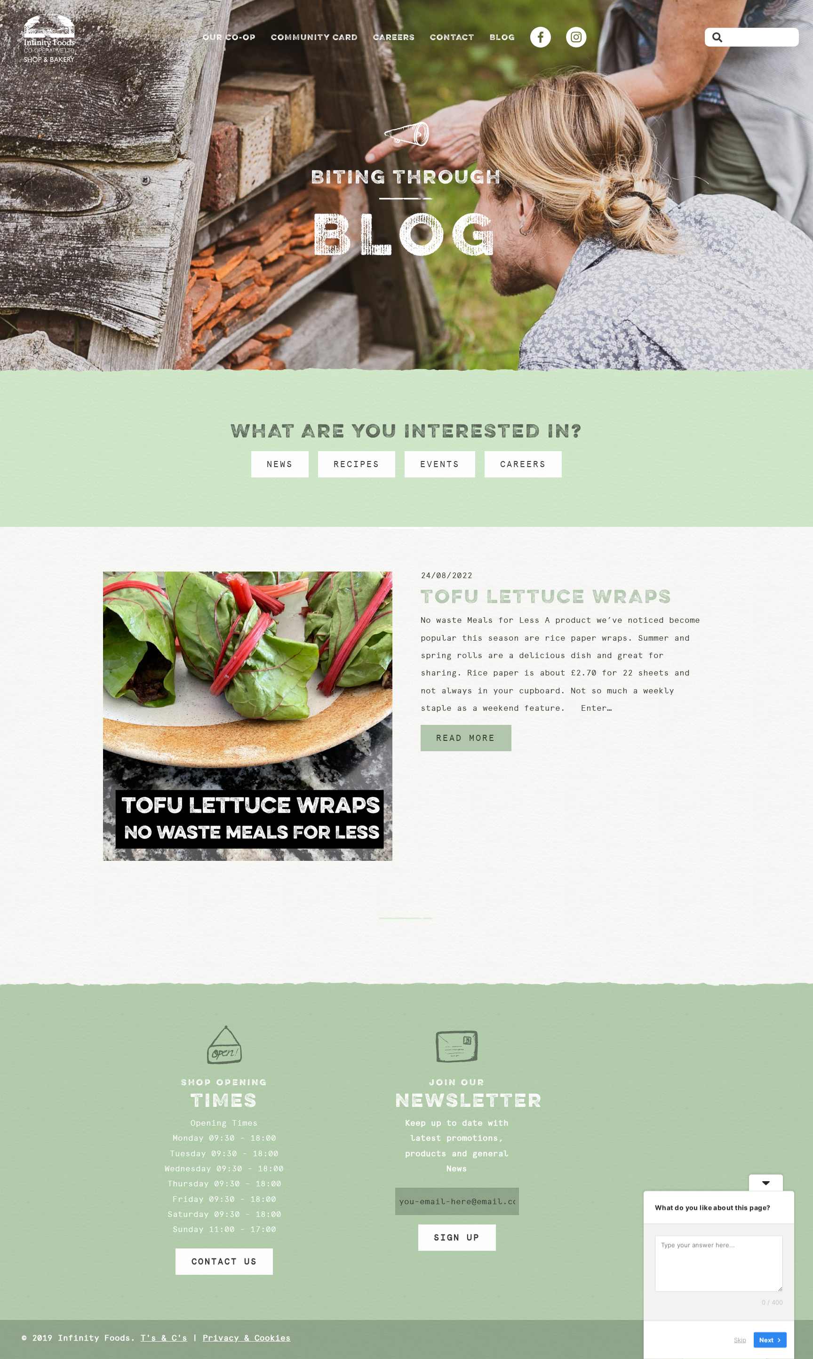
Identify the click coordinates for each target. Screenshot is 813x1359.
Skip (740, 1339)
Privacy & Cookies (247, 1338)
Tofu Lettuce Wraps (546, 596)
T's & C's (164, 1338)
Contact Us (224, 1261)
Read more (465, 738)
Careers (394, 37)
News (280, 464)
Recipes (357, 464)
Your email (457, 1201)
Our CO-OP (229, 37)
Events (440, 464)
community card (314, 37)
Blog (502, 37)
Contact (452, 37)
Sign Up (457, 1237)
